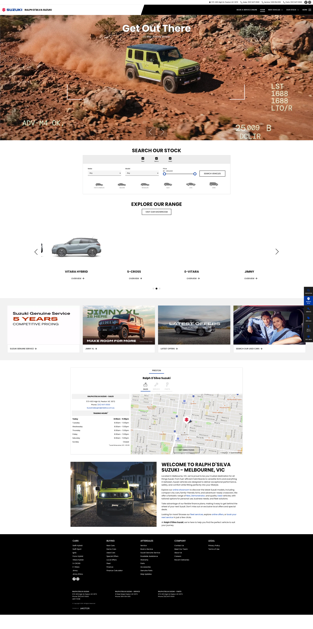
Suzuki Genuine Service (150, 552)
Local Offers (112, 560)
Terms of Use (213, 549)
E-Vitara (76, 567)
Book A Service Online (247, 9)
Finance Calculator (115, 570)
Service (143, 545)
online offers (217, 514)
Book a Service (146, 549)
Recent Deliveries (181, 560)
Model (127, 168)
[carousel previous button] (151, 132)
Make (90, 168)
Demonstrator (198, 495)
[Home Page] (12, 10)
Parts (142, 563)
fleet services (196, 514)
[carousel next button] (162, 132)
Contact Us (179, 545)
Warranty (144, 560)
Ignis (74, 552)
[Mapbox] (137, 452)
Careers (177, 556)
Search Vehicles (212, 173)
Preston (156, 370)
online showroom (181, 489)
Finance (110, 567)
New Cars (111, 545)
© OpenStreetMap (235, 453)
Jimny (75, 570)
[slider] (164, 173)
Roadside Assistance (149, 556)
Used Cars (111, 552)
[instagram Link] (309, 2)
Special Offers (112, 556)
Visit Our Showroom (156, 211)
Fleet (109, 563)
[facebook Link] (305, 2)
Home (262, 9)
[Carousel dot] (153, 289)
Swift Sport (77, 549)
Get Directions (186, 450)
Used (220, 495)
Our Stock (291, 9)
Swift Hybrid (77, 545)
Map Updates (146, 574)
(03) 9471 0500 (103, 404)
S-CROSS (76, 563)
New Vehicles (274, 9)
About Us (178, 552)
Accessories (145, 567)
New (188, 495)
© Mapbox (224, 453)
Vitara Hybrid (78, 560)
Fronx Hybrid (78, 556)
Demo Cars (111, 549)
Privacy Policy (214, 545)
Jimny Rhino (78, 574)
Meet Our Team (181, 549)
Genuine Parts (146, 570)
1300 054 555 (125, 596)
